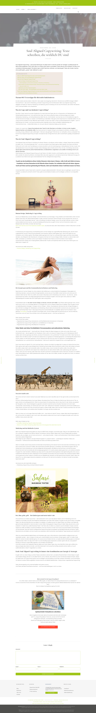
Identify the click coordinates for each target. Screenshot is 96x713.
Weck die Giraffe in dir (24, 86)
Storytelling (23, 311)
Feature (54, 47)
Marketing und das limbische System (27, 87)
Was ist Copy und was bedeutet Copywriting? (29, 77)
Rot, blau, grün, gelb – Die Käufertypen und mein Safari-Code (32, 89)
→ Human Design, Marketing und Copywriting (28, 248)
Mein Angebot (32, 9)
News (23, 9)
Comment (18, 649)
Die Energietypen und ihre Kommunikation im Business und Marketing (34, 82)
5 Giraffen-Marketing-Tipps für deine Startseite (29, 423)
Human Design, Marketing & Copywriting (28, 81)
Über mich (59, 8)
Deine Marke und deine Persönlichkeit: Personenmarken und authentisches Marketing (38, 84)
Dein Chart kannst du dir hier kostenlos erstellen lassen (30, 225)
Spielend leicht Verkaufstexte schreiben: (27, 93)
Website (62, 666)
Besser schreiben (44, 47)
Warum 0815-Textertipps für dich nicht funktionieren (31, 75)
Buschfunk (67, 8)
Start (18, 9)
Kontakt (75, 8)
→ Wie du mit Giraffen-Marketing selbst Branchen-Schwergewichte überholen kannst (38, 425)
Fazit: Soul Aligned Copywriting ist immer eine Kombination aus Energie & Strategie (39, 91)
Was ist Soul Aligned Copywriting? (26, 79)
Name (17, 666)
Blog (50, 47)
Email (39, 666)
